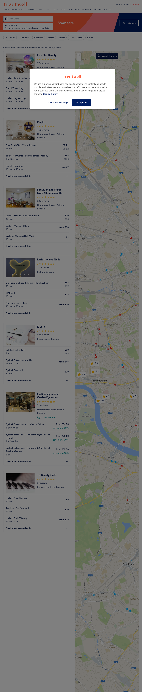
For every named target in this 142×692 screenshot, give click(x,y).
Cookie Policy (50, 94)
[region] (72, 89)
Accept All (81, 102)
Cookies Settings (58, 102)
